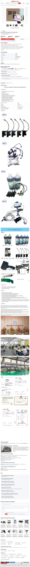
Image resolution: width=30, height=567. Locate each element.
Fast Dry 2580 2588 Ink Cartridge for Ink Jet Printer (14, 535)
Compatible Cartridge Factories (12, 554)
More (1, 560)
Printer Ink (9, 550)
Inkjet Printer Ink (24, 542)
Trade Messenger (12, 562)
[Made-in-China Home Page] (15, 1)
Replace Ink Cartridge (3, 557)
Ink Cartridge (14, 5)
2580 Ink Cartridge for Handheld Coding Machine (26, 526)
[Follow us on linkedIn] (21, 563)
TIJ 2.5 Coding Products (3, 542)
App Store (2, 562)
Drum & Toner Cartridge (4, 550)
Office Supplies (4, 5)
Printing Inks (13, 550)
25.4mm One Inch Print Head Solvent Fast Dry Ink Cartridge (3, 535)
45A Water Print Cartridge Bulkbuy (5, 559)
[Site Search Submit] (19, 3)
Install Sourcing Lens (4, 563)
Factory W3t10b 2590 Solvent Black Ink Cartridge (26, 535)
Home (1, 5)
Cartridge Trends (22, 557)
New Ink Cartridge (19, 554)
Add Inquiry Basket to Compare (15, 27)
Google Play (7, 562)
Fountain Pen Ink (17, 464)
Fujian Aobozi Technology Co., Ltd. (6, 33)
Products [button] (7, 3)
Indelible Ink (13, 464)
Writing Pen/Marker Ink (17, 542)
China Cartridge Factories (4, 554)
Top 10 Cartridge (17, 557)
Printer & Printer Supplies (10, 5)
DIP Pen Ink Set (10, 464)
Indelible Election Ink (10, 542)
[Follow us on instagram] (26, 562)
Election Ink (6, 464)
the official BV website (17, 443)
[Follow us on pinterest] (28, 562)
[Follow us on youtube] (27, 562)
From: (4, 504)
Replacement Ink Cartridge (11, 557)
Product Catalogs (11, 541)
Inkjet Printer (21, 464)
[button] (1, 1)
